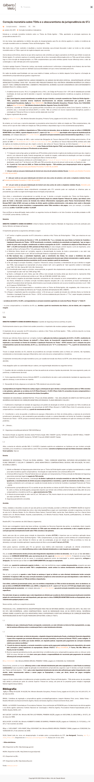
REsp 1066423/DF (37, 103)
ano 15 (86, 735)
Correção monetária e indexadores (30, 30)
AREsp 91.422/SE (14, 118)
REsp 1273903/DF (19, 105)
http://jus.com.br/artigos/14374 (36, 737)
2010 (13, 737)
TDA (34, 26)
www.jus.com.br (12, 765)
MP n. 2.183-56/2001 (32, 135)
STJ (29, 26)
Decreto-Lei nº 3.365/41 (63, 556)
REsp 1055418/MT (9, 661)
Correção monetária (11, 26)
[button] (91, 7)
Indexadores (22, 26)
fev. (10, 737)
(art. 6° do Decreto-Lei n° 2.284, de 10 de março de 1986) (32, 142)
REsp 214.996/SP (62, 647)
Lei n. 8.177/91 (54, 132)
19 (7, 737)
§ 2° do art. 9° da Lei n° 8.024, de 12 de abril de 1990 (63, 160)
